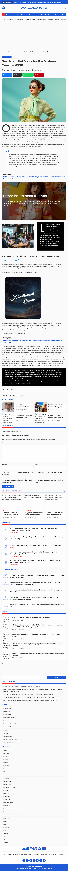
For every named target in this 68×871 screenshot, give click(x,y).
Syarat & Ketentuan (10, 739)
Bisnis (31, 15)
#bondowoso (19, 19)
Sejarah (5, 833)
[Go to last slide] (63, 491)
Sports (15, 395)
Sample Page (7, 733)
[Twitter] (34, 860)
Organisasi (6, 799)
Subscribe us (7, 736)
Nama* (4, 465)
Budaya (37, 15)
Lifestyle (8, 395)
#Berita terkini (41, 19)
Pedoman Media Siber (10, 724)
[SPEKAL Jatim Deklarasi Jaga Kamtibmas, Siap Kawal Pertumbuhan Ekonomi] (7, 637)
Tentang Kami (8, 742)
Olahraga (6, 796)
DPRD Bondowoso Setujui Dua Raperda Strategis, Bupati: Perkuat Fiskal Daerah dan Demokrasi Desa (34, 178)
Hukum (5, 775)
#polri (57, 19)
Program (6, 827)
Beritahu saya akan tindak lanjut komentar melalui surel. (17, 481)
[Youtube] (30, 860)
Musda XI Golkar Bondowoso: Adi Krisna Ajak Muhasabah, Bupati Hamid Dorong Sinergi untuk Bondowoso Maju (35, 553)
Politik (20, 556)
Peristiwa (6, 812)
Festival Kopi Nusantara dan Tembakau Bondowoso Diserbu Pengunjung (35, 545)
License (5, 721)
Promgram (6, 830)
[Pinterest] (44, 860)
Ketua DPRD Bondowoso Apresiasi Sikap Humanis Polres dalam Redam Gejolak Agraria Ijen (32, 341)
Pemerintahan (6, 57)
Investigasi (6, 778)
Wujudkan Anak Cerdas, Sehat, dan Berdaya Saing (34, 515)
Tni (4, 510)
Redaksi (5, 730)
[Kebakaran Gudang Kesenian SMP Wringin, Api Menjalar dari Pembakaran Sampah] (7, 655)
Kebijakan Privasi (8, 718)
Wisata (5, 843)
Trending (21, 395)
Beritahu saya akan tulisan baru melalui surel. (49, 481)
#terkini (50, 19)
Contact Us (7, 708)
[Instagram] (27, 860)
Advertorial (9, 15)
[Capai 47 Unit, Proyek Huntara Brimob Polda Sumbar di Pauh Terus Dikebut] (55, 501)
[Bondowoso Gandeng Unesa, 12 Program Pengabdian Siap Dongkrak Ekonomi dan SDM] (41, 407)
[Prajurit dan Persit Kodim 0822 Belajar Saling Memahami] (7, 619)
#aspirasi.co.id (30, 19)
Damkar (50, 15)
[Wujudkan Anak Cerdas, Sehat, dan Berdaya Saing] (34, 501)
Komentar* (5, 443)
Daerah (43, 15)
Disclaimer (6, 711)
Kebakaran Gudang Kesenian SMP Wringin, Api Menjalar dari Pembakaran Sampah (30, 700)
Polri (48, 510)
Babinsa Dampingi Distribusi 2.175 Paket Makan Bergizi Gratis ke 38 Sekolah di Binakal (12, 516)
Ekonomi (57, 15)
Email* (37, 465)
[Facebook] (23, 860)
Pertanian (6, 815)
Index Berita (7, 715)
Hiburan (64, 15)
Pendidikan (28, 510)
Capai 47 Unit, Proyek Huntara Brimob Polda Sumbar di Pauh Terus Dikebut (55, 516)
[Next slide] (65, 491)
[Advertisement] (34, 36)
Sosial (5, 836)
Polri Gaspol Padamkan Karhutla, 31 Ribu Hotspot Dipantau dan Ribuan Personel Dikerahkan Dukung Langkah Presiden (37, 626)
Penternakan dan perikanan (12, 809)
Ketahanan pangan (9, 787)
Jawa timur (7, 781)
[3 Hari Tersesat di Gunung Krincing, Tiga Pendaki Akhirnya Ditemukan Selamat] (7, 646)
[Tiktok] (37, 860)
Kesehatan (7, 784)
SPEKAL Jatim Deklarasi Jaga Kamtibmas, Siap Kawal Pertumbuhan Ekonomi (28, 694)
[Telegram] (40, 860)
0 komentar (37, 70)
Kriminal (5, 790)
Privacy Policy (7, 727)
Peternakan (7, 818)
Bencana (24, 15)
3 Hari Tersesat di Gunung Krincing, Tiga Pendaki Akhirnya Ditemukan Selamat (28, 697)
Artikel (17, 15)
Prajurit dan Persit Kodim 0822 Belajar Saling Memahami (31, 617)
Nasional (6, 793)
